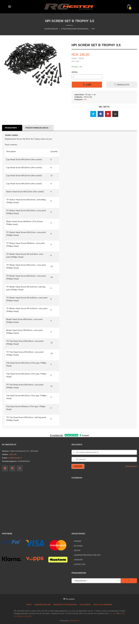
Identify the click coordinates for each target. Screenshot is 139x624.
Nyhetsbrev (85, 605)
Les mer (113, 613)
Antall (75, 72)
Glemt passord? (131, 466)
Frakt (29, 605)
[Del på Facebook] (101, 114)
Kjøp (88, 85)
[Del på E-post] (115, 114)
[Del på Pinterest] (108, 114)
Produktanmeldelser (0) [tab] (36, 128)
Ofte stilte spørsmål (103, 605)
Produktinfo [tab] (11, 128)
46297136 (13, 454)
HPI (85, 99)
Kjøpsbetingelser (42, 605)
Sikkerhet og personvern (65, 605)
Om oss (77, 550)
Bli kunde (78, 546)
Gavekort (78, 560)
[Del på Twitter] (93, 114)
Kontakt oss (79, 564)
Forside (77, 541)
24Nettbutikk (74, 621)
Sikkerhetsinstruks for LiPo (87, 555)
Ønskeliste (123, 85)
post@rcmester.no (15, 458)
